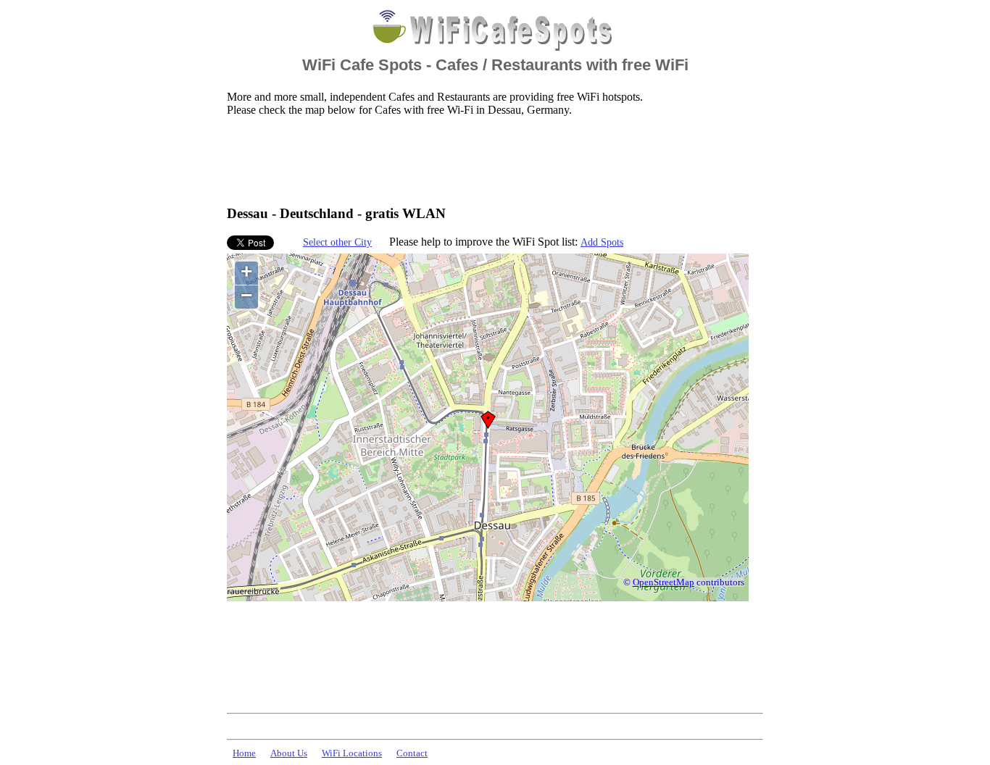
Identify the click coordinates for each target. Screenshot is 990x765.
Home (244, 753)
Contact (412, 753)
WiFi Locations (352, 753)
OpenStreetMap (663, 582)
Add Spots (602, 242)
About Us (288, 753)
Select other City (337, 242)
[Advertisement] (490, 160)
